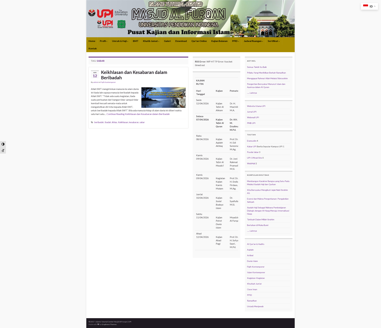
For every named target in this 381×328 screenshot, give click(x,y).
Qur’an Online (199, 40)
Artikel (250, 255)
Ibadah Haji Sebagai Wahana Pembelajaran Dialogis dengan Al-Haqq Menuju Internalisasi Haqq (268, 210)
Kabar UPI (252, 146)
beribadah (99, 122)
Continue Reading (138, 114)
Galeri (167, 40)
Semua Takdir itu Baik (257, 67)
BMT (135, 40)
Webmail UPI (253, 117)
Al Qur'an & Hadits (255, 244)
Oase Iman (252, 289)
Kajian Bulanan (219, 40)
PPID (235, 40)
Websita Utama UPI (256, 106)
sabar (142, 122)
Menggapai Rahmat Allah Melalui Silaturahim (267, 78)
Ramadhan (252, 300)
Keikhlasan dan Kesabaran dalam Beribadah (134, 74)
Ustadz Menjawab (255, 306)
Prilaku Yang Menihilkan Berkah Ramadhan (266, 72)
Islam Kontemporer (256, 272)
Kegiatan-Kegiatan (256, 278)
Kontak (93, 48)
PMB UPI (251, 123)
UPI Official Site (254, 157)
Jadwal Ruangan (253, 40)
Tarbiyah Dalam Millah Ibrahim (260, 219)
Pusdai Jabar (253, 152)
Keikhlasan (123, 122)
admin (95, 82)
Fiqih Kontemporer (108, 82)
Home (92, 40)
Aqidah (250, 249)
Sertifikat (273, 40)
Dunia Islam (252, 261)
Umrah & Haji (119, 40)
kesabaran (134, 122)
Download (181, 40)
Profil (103, 40)
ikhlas (114, 122)
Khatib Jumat (150, 40)
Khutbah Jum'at (254, 283)
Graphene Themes (109, 324)
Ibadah (108, 122)
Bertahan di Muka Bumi (257, 225)
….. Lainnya (252, 93)
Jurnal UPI (252, 111)
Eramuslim (251, 140)
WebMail (251, 163)
